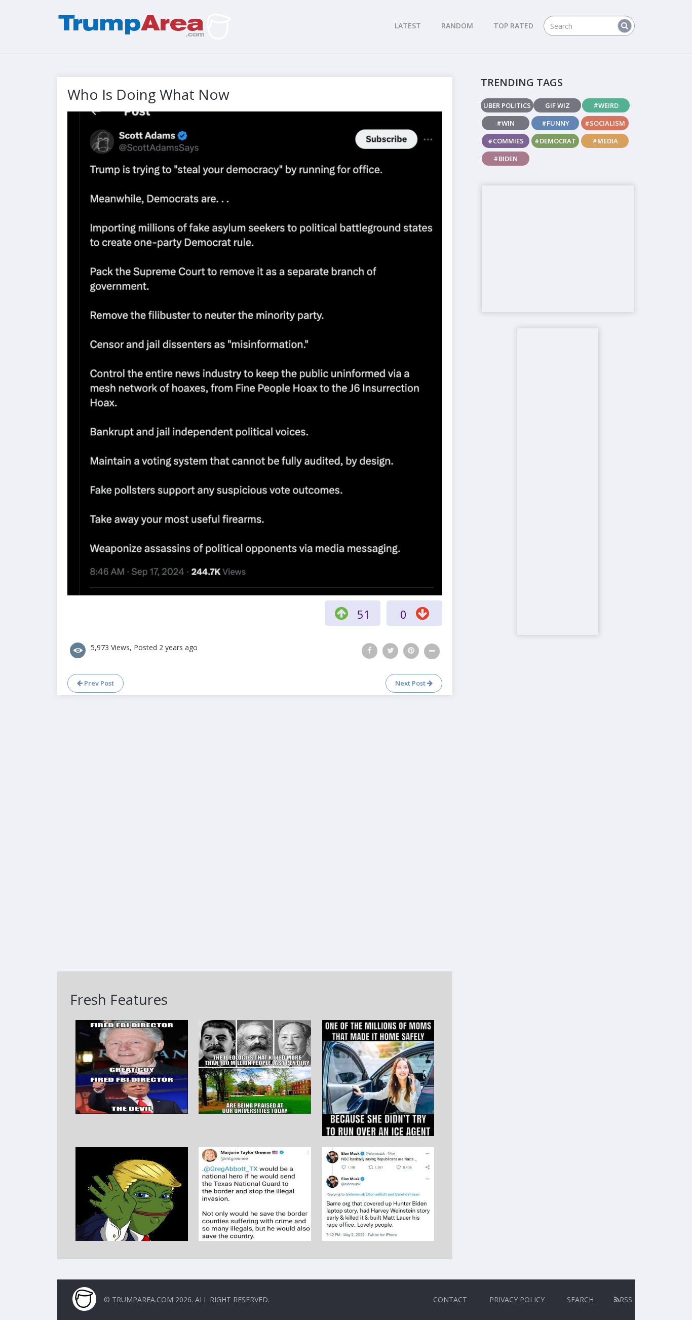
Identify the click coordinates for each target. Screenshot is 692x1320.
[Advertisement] (558, 248)
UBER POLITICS (507, 105)
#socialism (605, 123)
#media (605, 140)
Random (457, 25)
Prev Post (98, 683)
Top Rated (513, 25)
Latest (408, 25)
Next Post (411, 683)
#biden (505, 158)
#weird (606, 105)
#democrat (555, 140)
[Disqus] (254, 832)
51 (363, 614)
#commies (506, 140)
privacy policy (517, 1299)
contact (450, 1299)
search (580, 1299)
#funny (555, 123)
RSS (626, 1299)
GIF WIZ (557, 105)
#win (505, 123)
